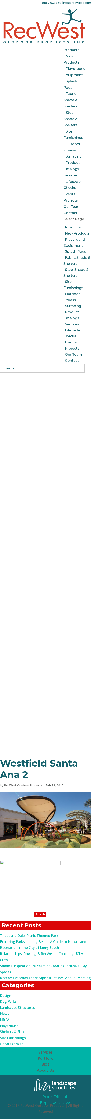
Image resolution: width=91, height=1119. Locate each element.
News (4, 1013)
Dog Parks (8, 1001)
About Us (45, 1070)
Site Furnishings (13, 1037)
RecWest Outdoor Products (23, 785)
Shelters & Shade (13, 1031)
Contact (70, 213)
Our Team (72, 207)
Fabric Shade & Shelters (70, 100)
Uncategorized (11, 1044)
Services (70, 175)
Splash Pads (75, 251)
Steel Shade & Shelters (70, 119)
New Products (77, 233)
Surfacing (74, 156)
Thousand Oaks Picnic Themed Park (29, 935)
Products (71, 50)
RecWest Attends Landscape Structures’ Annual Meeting (45, 978)
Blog (45, 1064)
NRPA (4, 1019)
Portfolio (46, 1058)
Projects (70, 200)
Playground (9, 1026)
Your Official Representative (55, 1100)
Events (69, 194)
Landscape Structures (17, 1007)
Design (5, 995)
